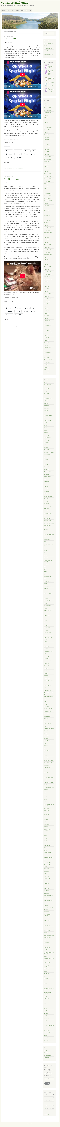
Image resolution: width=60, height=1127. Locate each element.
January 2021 (47, 191)
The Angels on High (48, 54)
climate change (47, 476)
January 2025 (47, 125)
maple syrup (47, 658)
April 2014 (46, 342)
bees (45, 418)
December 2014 (47, 325)
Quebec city (47, 767)
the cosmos (46, 903)
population (46, 757)
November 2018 (47, 230)
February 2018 (47, 244)
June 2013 (46, 367)
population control (48, 760)
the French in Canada (49, 918)
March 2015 (46, 318)
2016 (45, 382)
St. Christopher (47, 862)
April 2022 (46, 169)
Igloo (45, 620)
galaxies (46, 569)
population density (48, 762)
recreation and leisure (49, 777)
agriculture (46, 396)
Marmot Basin (47, 666)
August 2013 (47, 362)
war (45, 1003)
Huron (45, 618)
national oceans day (48, 688)
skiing (45, 838)
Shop (30, 10)
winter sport (47, 1032)
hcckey (45, 583)
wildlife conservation (48, 1023)
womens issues (47, 1040)
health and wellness (48, 586)
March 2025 (46, 122)
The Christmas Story (48, 900)
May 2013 (46, 369)
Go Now (46, 45)
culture (45, 493)
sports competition (48, 857)
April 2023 (46, 151)
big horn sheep (47, 420)
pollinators (46, 750)
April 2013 (46, 372)
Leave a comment (18, 168)
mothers (46, 675)
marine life (46, 663)
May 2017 (46, 262)
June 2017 (46, 259)
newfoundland (47, 711)
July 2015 (46, 308)
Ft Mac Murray (47, 564)
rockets (46, 789)
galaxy (45, 571)
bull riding (46, 440)
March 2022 (46, 171)
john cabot (46, 646)
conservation (47, 481)
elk (45, 515)
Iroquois (46, 630)
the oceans (46, 942)
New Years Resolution (49, 709)
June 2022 (46, 164)
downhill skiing (47, 506)
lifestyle (46, 648)
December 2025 (47, 110)
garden (46, 574)
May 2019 (46, 222)
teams (45, 881)
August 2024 (47, 129)
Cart (12, 10)
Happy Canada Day (48, 43)
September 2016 (48, 279)
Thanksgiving (47, 888)
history (45, 591)
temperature (47, 885)
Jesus (45, 643)
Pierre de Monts (47, 740)
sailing (45, 799)
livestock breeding (48, 651)
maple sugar (47, 656)
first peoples (47, 539)
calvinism (46, 444)
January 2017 (47, 269)
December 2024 (47, 127)
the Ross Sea (47, 947)
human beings (47, 610)
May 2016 (46, 286)
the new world (47, 937)
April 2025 (46, 120)
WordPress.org (47, 1057)
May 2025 (46, 117)
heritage (46, 588)
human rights (47, 615)
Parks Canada (47, 731)
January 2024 (47, 139)
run (45, 794)
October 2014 (47, 330)
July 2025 (46, 115)
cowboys (46, 486)
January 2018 (47, 247)
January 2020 (47, 218)
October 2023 (47, 144)
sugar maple (47, 876)
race (45, 770)
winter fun (46, 1030)
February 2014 (47, 347)
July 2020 (46, 203)
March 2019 (46, 225)
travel (45, 981)
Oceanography (47, 716)
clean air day (47, 474)
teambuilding (47, 878)
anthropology (47, 403)
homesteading (47, 600)
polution (46, 753)
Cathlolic (46, 459)
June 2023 (46, 149)
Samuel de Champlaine (47, 811)
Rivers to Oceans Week (50, 73)
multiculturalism (47, 685)
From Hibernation (48, 48)
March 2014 (46, 345)
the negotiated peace (49, 935)
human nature (47, 613)
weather (46, 1010)
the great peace (47, 923)
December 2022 (47, 159)
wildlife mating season (49, 1025)
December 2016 (47, 271)
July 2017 (46, 257)
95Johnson (50, 70)
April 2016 (46, 289)
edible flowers (47, 513)
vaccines (46, 986)
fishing (45, 550)
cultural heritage (47, 491)
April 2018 (46, 240)
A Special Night (11, 39)
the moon (46, 932)
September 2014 (48, 333)
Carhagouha (47, 454)
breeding (46, 432)
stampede (46, 868)
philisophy (46, 738)
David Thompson (48, 496)
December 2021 (47, 176)
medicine (46, 668)
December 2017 (47, 249)
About (7, 10)
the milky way (47, 930)
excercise (46, 529)
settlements (46, 824)
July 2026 (46, 103)
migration (46, 670)
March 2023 (46, 154)
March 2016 (46, 291)
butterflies (46, 442)
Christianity (46, 467)
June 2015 (46, 311)
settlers (46, 826)
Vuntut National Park (48, 1001)
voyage (46, 996)
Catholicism (46, 462)
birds (45, 425)
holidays (46, 598)
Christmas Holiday (48, 471)
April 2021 (46, 186)
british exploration (48, 435)
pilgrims (46, 743)
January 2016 (47, 296)
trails (45, 976)
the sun (46, 956)
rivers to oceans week (49, 787)
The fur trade (47, 920)
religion (46, 779)
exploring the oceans (49, 534)
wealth (45, 1008)
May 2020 (46, 208)
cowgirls (46, 489)
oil (44, 721)
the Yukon (46, 968)
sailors (45, 802)
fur (45, 566)
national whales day (48, 696)
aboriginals (46, 388)
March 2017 (46, 264)
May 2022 (46, 166)
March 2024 (46, 137)
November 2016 (47, 274)
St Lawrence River (48, 860)
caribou (46, 457)
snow (45, 842)
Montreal (46, 673)
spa (45, 847)
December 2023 (47, 142)
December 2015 (47, 298)
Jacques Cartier (47, 632)
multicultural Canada (48, 680)
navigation (46, 704)
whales (45, 1015)
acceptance (46, 391)
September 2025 (48, 112)
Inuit (45, 622)
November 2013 (47, 355)
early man (46, 508)
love (45, 653)
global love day (47, 576)
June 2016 (46, 284)
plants (45, 748)
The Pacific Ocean (48, 945)
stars (45, 873)
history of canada (48, 593)
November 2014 (47, 328)
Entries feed (47, 1052)
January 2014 (47, 350)
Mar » (49, 1114)
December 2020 (47, 193)
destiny (46, 498)
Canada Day (47, 449)
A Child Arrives (50, 67)
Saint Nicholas (47, 808)
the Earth (46, 905)
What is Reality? (51, 90)
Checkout (17, 10)
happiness (46, 578)
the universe (47, 962)
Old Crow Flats (47, 723)
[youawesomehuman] (30, 21)
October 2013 (47, 357)
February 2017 (47, 267)
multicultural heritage (49, 683)
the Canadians (47, 898)
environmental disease (49, 523)
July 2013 (46, 364)
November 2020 (47, 196)
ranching (46, 772)
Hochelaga (46, 596)
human (45, 608)
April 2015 (46, 315)
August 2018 (47, 235)
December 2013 (47, 352)
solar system (47, 845)
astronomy (46, 408)
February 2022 (47, 174)
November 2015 (47, 301)
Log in (45, 1050)
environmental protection (47, 526)
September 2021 (48, 178)
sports (45, 855)
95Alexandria (51, 77)
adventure (46, 393)
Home (3, 10)
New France (46, 706)
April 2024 (46, 134)
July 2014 (46, 335)
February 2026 (47, 107)
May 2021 (46, 183)
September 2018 (48, 232)
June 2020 (46, 205)
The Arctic (46, 890)
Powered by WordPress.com (30, 1123)
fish (45, 541)
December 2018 (47, 227)
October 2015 (47, 303)
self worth (46, 821)
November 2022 (47, 161)
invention (46, 625)
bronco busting (47, 437)
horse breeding (47, 605)
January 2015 (47, 323)
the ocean (46, 940)
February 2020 (47, 215)
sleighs (45, 840)
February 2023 (47, 156)
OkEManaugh (51, 82)
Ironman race (47, 627)
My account (24, 10)
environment (11, 168)
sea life (45, 817)
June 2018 (46, 237)
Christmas (46, 469)
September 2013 (48, 359)
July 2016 (46, 281)
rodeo (45, 792)
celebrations (47, 464)
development (47, 501)
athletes (46, 410)
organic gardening (48, 726)
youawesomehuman (15, 2)
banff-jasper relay (48, 415)
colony (45, 479)
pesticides (46, 735)
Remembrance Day (48, 782)
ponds (45, 755)
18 (46, 1105)
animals (19, 326)
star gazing (46, 871)
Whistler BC (46, 1018)
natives (45, 699)
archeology (46, 405)
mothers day (47, 678)
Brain (45, 430)
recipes (46, 775)
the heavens (47, 927)
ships (45, 833)
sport (45, 850)
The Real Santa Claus (50, 84)
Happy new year (47, 581)
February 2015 (47, 320)
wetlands (46, 1013)
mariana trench (47, 661)
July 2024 (46, 132)
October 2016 (47, 276)
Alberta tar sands (48, 398)
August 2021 (47, 181)
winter (45, 1028)
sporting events (47, 852)
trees (45, 983)
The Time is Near (11, 179)
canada (46, 447)
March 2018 (46, 242)
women (46, 1037)
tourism (46, 971)
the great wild (47, 925)
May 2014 (46, 340)
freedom (46, 557)
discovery (46, 503)
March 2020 (46, 213)
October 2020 (47, 198)
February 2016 (47, 293)
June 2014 (46, 337)
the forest (46, 911)
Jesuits (45, 641)
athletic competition (48, 413)
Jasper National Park (48, 635)
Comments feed (47, 1055)
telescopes (46, 883)
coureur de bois (47, 484)
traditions (46, 973)
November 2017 (47, 252)
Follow (47, 1083)
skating (45, 835)
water (45, 1006)
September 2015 (48, 306)
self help (46, 819)
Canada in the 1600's (49, 452)
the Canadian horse (48, 895)
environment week (48, 520)
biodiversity (47, 422)
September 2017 (48, 254)
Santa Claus (46, 814)
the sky (45, 950)
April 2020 (46, 210)
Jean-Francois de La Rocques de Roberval (49, 638)
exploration (46, 532)
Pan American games (49, 728)
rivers (45, 784)
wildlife (45, 1020)
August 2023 (47, 147)
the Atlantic (46, 893)
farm (45, 536)
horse (45, 603)
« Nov (45, 1114)
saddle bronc (47, 797)
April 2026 (46, 105)
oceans (46, 718)
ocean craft (46, 713)
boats (45, 427)
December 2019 (47, 220)
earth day (46, 511)
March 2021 (46, 188)
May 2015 (46, 313)
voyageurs (46, 998)
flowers (46, 553)
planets (46, 745)
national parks (47, 690)
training (46, 978)
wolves (45, 1035)
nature (45, 701)
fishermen (46, 548)
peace (45, 733)
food (45, 555)
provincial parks (47, 765)
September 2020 (48, 200)
